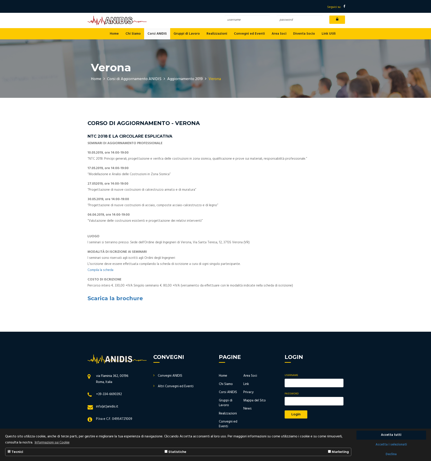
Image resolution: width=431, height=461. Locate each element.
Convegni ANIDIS (170, 375)
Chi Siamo (133, 33)
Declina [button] (391, 454)
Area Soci (279, 33)
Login (296, 414)
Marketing (340, 452)
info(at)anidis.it (107, 406)
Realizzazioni (217, 33)
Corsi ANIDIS (157, 33)
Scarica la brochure (115, 298)
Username (291, 375)
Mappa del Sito (254, 400)
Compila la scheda (100, 270)
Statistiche (176, 452)
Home (114, 33)
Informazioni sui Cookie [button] (52, 442)
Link (246, 384)
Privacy (248, 392)
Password (292, 394)
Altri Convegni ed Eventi (176, 386)
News (247, 408)
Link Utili (329, 33)
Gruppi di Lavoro (187, 33)
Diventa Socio (304, 33)
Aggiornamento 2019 (185, 79)
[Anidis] (117, 20)
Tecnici (17, 452)
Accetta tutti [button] (391, 435)
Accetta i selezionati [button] (391, 444)
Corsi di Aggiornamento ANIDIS (134, 79)
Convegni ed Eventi (249, 33)
